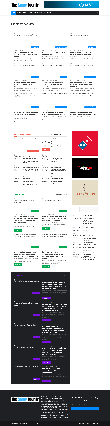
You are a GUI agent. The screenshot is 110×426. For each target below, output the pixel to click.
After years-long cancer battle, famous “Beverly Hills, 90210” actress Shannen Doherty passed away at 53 (54, 351)
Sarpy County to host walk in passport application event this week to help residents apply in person (31, 170)
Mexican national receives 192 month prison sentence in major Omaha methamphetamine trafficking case (26, 219)
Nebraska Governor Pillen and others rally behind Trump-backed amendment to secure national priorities (54, 285)
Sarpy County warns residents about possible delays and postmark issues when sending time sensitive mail (58, 170)
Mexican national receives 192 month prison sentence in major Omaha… (26, 54)
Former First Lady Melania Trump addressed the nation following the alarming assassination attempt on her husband (54, 307)
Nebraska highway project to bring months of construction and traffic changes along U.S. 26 (26, 254)
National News (48, 12)
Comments (93, 210)
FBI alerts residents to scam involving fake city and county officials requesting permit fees (58, 159)
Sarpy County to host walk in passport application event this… (83, 113)
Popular (84, 210)
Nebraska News (38, 12)
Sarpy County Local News (24, 12)
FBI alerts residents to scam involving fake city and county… (54, 113)
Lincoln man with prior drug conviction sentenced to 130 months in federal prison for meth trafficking (52, 255)
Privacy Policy (95, 423)
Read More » (46, 149)
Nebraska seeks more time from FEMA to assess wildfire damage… (83, 53)
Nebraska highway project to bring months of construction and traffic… (27, 84)
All (49, 134)
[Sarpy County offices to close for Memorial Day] (77, 229)
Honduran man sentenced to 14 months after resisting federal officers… (26, 114)
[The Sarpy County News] (25, 5)
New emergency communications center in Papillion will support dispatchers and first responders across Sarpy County (30, 182)
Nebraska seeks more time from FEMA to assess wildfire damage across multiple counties (54, 218)
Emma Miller (74, 50)
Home (13, 12)
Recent (75, 210)
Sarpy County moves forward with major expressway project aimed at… (82, 84)
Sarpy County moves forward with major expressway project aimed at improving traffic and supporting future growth (31, 159)
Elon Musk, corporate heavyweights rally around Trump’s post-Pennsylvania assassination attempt (53, 329)
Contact (89, 423)
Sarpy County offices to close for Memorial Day (89, 228)
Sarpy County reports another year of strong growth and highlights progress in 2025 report (57, 181)
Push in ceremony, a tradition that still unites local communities (53, 370)
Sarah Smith (17, 50)
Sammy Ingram (46, 50)
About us (84, 423)
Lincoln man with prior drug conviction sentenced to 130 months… (53, 84)
